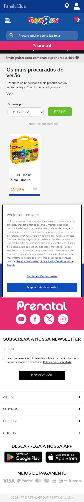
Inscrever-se (42, 375)
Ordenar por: (16, 104)
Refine (60, 111)
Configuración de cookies (42, 276)
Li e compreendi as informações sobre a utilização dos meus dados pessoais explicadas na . (43, 360)
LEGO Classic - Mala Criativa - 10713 (22, 178)
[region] (42, 251)
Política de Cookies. (28, 261)
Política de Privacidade (57, 362)
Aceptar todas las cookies (42, 287)
